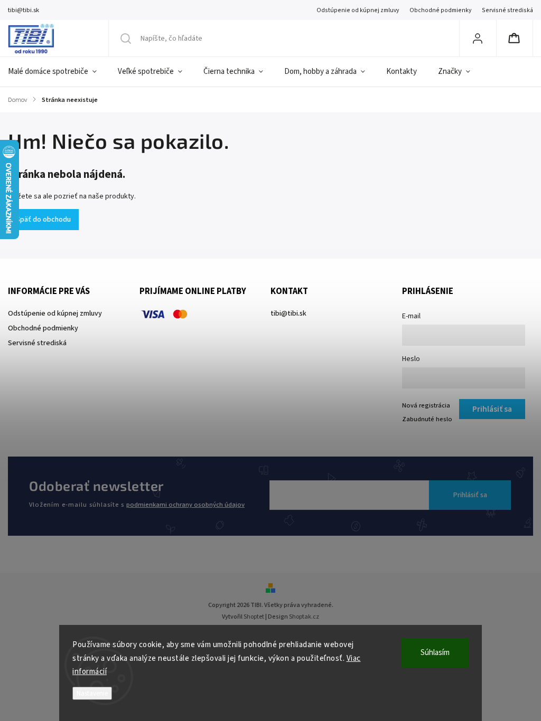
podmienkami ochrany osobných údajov (185, 504)
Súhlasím (435, 652)
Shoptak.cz (304, 616)
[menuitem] (57, 72)
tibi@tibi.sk (288, 313)
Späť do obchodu (43, 219)
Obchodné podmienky (440, 10)
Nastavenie (92, 693)
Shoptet (254, 616)
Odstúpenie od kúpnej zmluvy (357, 10)
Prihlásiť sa (470, 495)
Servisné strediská (507, 10)
